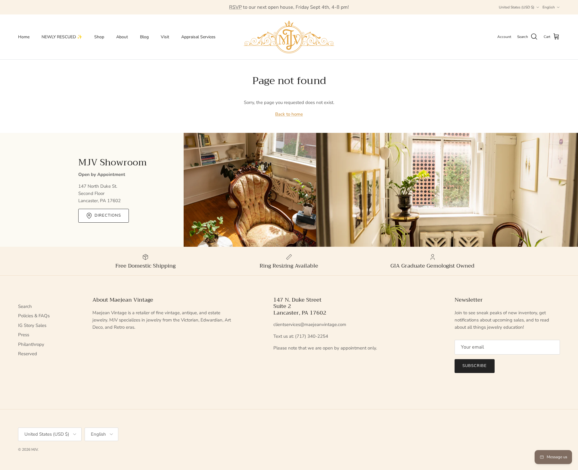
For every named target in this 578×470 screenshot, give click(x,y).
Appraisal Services (198, 37)
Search (25, 306)
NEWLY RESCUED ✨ (62, 37)
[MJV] (289, 36)
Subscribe (474, 365)
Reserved (27, 354)
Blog (144, 37)
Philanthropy (31, 344)
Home (24, 37)
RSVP (235, 7)
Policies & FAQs (34, 316)
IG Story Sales (32, 325)
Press (23, 335)
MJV (34, 449)
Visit (165, 37)
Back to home (289, 114)
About (122, 37)
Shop (99, 37)
